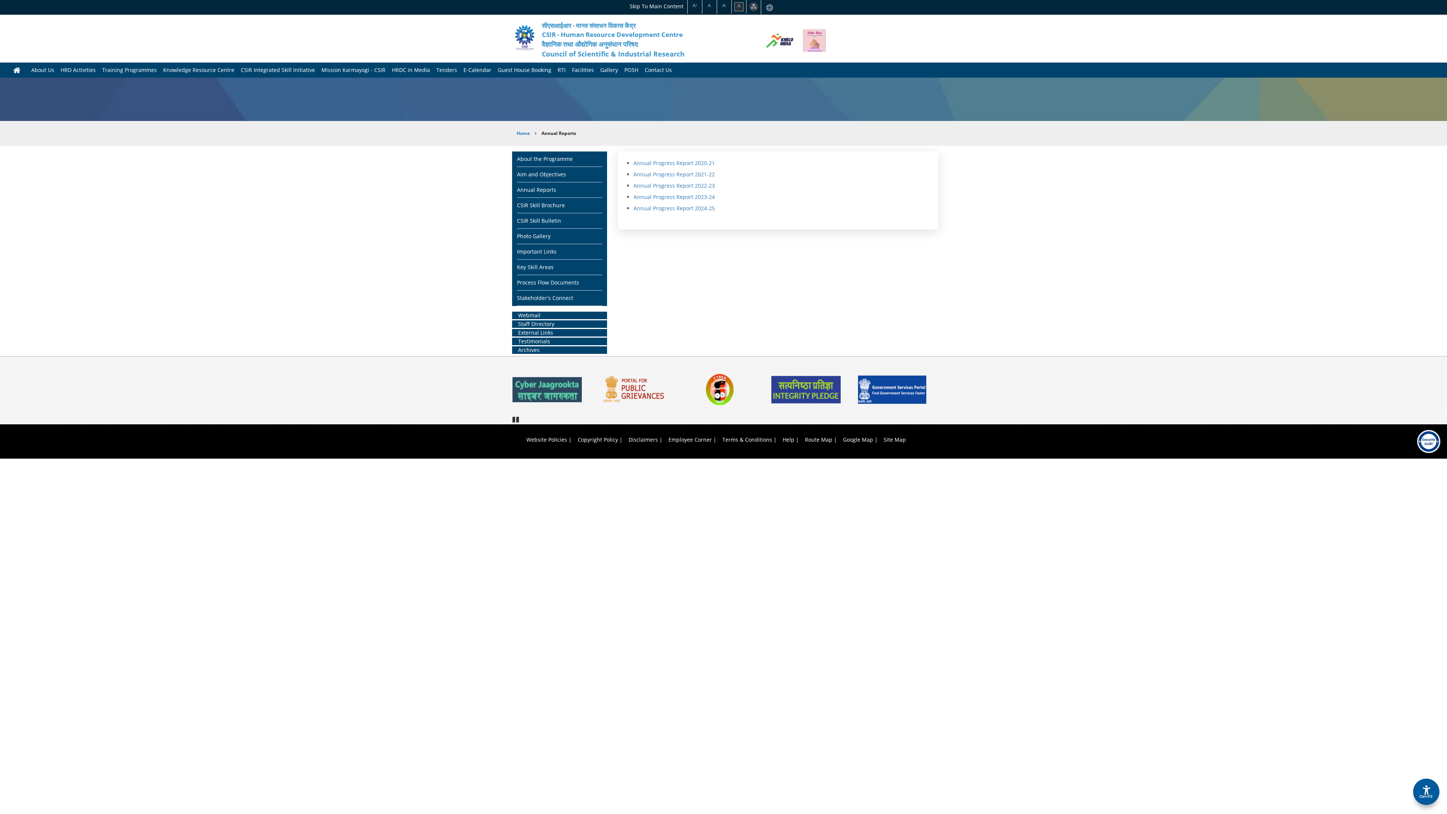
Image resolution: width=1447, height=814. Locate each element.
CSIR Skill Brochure (541, 205)
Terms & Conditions (747, 439)
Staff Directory (536, 323)
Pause (516, 418)
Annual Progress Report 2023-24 (674, 196)
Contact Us (658, 69)
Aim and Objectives (541, 174)
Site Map (895, 439)
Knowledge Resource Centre (198, 69)
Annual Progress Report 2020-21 (674, 163)
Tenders (446, 69)
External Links (535, 332)
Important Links (537, 251)
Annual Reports (536, 189)
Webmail (529, 315)
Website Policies (546, 439)
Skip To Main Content (657, 6)
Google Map (858, 439)
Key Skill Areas (535, 267)
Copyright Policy (598, 439)
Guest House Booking (524, 69)
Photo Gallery (534, 236)
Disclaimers (643, 439)
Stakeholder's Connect (545, 297)
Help (788, 439)
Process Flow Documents (548, 282)
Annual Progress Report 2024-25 (674, 208)
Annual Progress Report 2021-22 (674, 174)
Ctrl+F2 (1426, 796)
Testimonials (534, 341)
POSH (631, 69)
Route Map (818, 439)
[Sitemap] (753, 6)
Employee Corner (690, 439)
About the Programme (545, 158)
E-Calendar (477, 69)
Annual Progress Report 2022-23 (674, 185)
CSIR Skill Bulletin (539, 220)
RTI (562, 69)
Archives (529, 349)
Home (523, 133)
